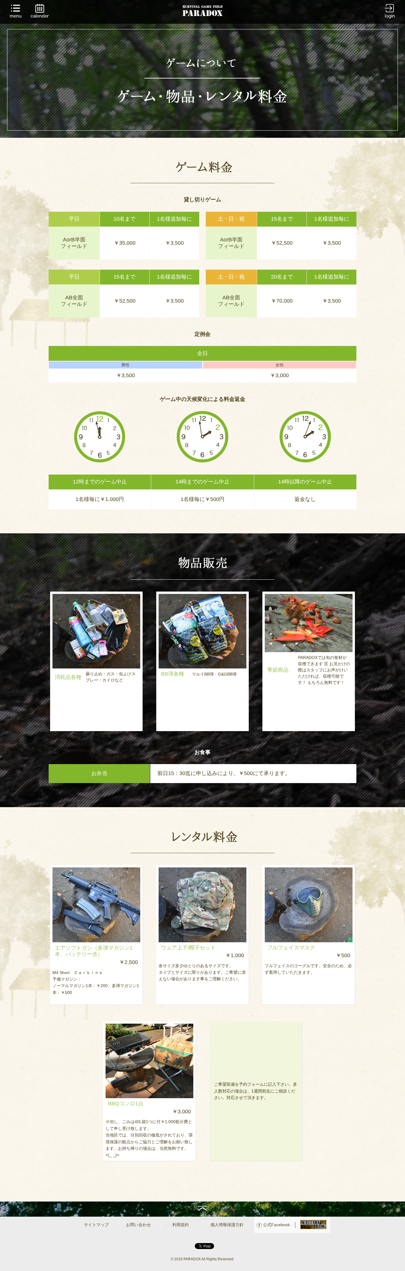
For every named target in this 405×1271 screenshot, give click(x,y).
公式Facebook (276, 1224)
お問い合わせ (138, 1224)
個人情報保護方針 (227, 1224)
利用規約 (180, 1224)
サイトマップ (96, 1224)
